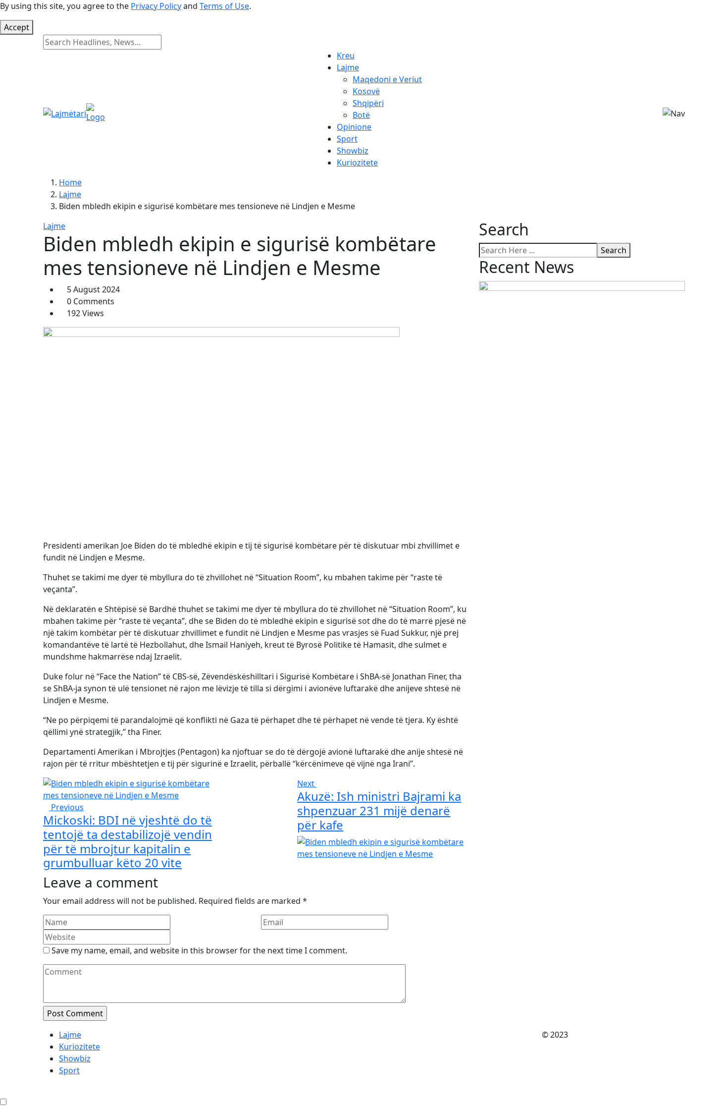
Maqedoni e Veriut (387, 79)
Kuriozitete (357, 162)
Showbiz (352, 150)
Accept (16, 27)
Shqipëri (368, 103)
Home (70, 182)
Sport (347, 138)
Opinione (354, 126)
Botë (361, 115)
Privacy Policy (156, 5)
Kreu (346, 55)
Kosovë (366, 91)
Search (613, 250)
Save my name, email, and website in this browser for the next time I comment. (199, 950)
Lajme (348, 67)
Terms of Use (224, 5)
